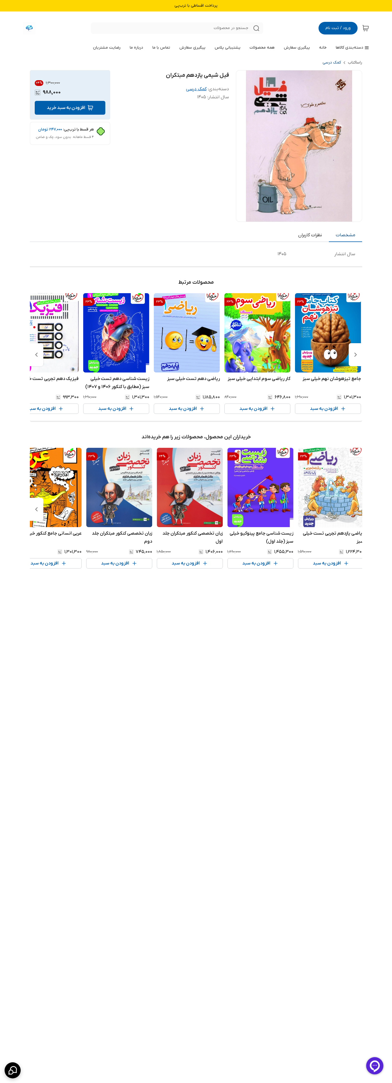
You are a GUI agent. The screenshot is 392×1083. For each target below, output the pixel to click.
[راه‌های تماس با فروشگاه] (13, 1070)
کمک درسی (332, 62)
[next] (36, 354)
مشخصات (345, 235)
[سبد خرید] (365, 28)
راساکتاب (355, 62)
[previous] (355, 354)
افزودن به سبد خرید (66, 108)
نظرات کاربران (310, 235)
